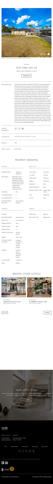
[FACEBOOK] (19, 451)
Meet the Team (14, 446)
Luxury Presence (14, 476)
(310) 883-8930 (5, 438)
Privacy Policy (47, 476)
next (9, 54)
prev (6, 54)
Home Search (25, 446)
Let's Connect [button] (26, 399)
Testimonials (34, 446)
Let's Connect (44, 446)
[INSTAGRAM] (23, 451)
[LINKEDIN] (26, 451)
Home (5, 446)
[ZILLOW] (33, 451)
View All (47, 312)
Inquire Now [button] (26, 75)
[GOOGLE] (30, 451)
